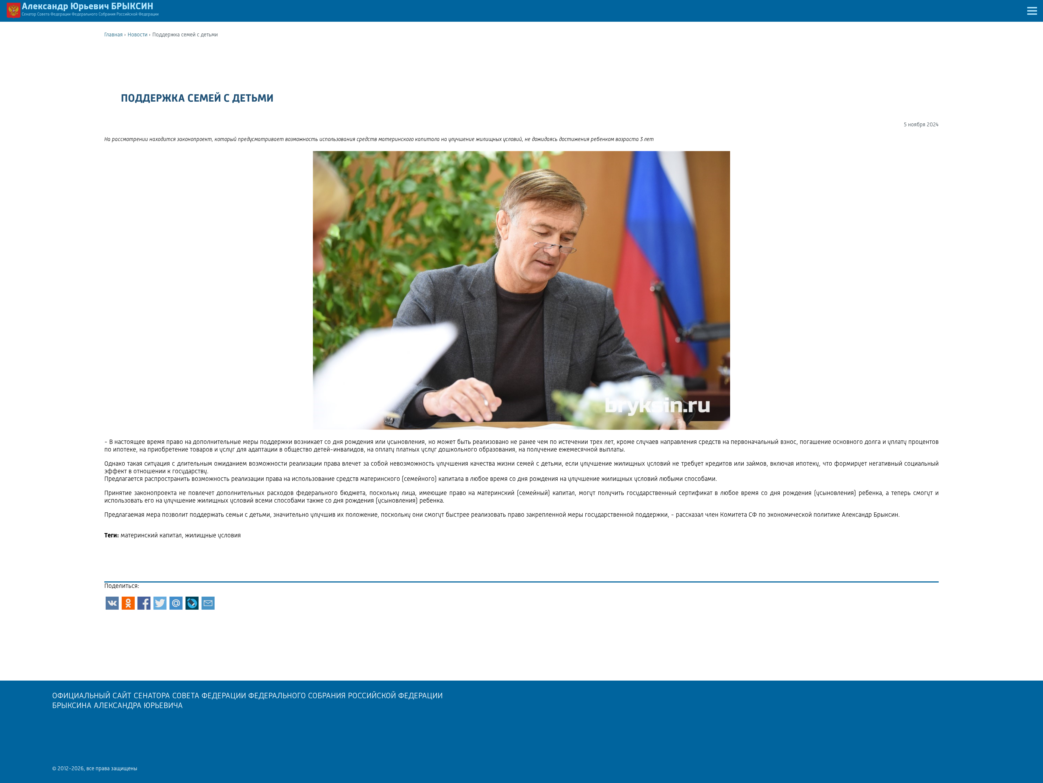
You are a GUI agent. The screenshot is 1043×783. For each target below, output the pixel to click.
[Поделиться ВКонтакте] (112, 603)
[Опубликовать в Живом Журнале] (192, 603)
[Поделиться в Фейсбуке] (143, 603)
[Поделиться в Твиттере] (159, 603)
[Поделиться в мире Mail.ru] (176, 603)
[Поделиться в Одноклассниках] (128, 603)
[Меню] (1032, 10)
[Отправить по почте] (208, 603)
